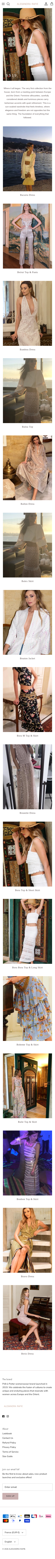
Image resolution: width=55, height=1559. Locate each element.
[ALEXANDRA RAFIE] (27, 4)
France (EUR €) (12, 1532)
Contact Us (7, 1438)
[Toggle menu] (3, 4)
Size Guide (7, 1456)
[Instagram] (8, 1416)
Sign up (10, 1496)
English (8, 1541)
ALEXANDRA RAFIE (17, 1549)
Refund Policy (9, 1442)
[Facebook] (3, 1416)
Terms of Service (10, 1451)
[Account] (45, 4)
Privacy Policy (9, 1447)
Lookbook (7, 1433)
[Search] (9, 4)
